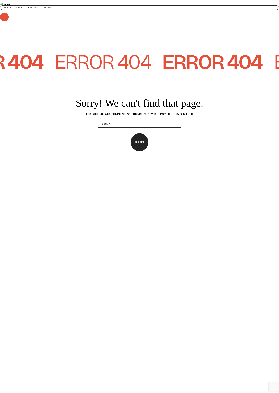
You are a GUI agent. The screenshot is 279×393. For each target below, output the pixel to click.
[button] (139, 11)
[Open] (4, 17)
